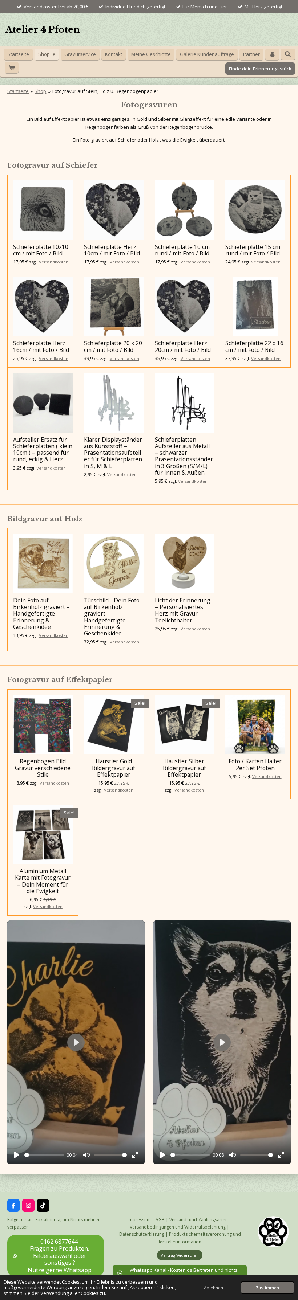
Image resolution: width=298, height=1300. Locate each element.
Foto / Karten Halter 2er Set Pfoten (255, 764)
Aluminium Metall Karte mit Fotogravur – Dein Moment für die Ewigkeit (43, 881)
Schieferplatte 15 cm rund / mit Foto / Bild (252, 250)
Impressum (139, 1220)
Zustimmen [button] (267, 1288)
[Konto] (272, 54)
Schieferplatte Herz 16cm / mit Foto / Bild (41, 346)
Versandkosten (53, 262)
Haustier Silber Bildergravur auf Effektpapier (184, 768)
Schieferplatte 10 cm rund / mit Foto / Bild (182, 250)
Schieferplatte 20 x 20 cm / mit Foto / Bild (113, 346)
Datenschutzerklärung (141, 1234)
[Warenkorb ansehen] (12, 67)
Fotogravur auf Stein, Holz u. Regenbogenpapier (105, 91)
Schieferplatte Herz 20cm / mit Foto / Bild (183, 346)
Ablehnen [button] (213, 1288)
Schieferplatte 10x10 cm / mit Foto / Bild (40, 250)
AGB (160, 1220)
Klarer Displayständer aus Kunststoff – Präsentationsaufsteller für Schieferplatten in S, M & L (113, 452)
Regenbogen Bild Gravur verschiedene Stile (43, 768)
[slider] (44, 1155)
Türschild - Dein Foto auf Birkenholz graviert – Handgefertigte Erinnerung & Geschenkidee (112, 617)
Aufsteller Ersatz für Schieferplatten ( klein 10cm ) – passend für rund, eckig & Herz (42, 449)
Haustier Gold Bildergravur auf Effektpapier (113, 768)
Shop (40, 91)
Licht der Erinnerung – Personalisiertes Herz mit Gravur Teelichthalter (182, 610)
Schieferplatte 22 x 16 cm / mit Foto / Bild (254, 346)
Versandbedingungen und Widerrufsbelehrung (178, 1227)
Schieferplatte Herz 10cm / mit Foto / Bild (112, 250)
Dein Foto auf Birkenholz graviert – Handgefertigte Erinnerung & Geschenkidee (41, 613)
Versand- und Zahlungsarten (198, 1220)
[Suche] (288, 54)
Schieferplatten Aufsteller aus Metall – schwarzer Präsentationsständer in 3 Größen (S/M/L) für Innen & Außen (184, 456)
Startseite (18, 91)
